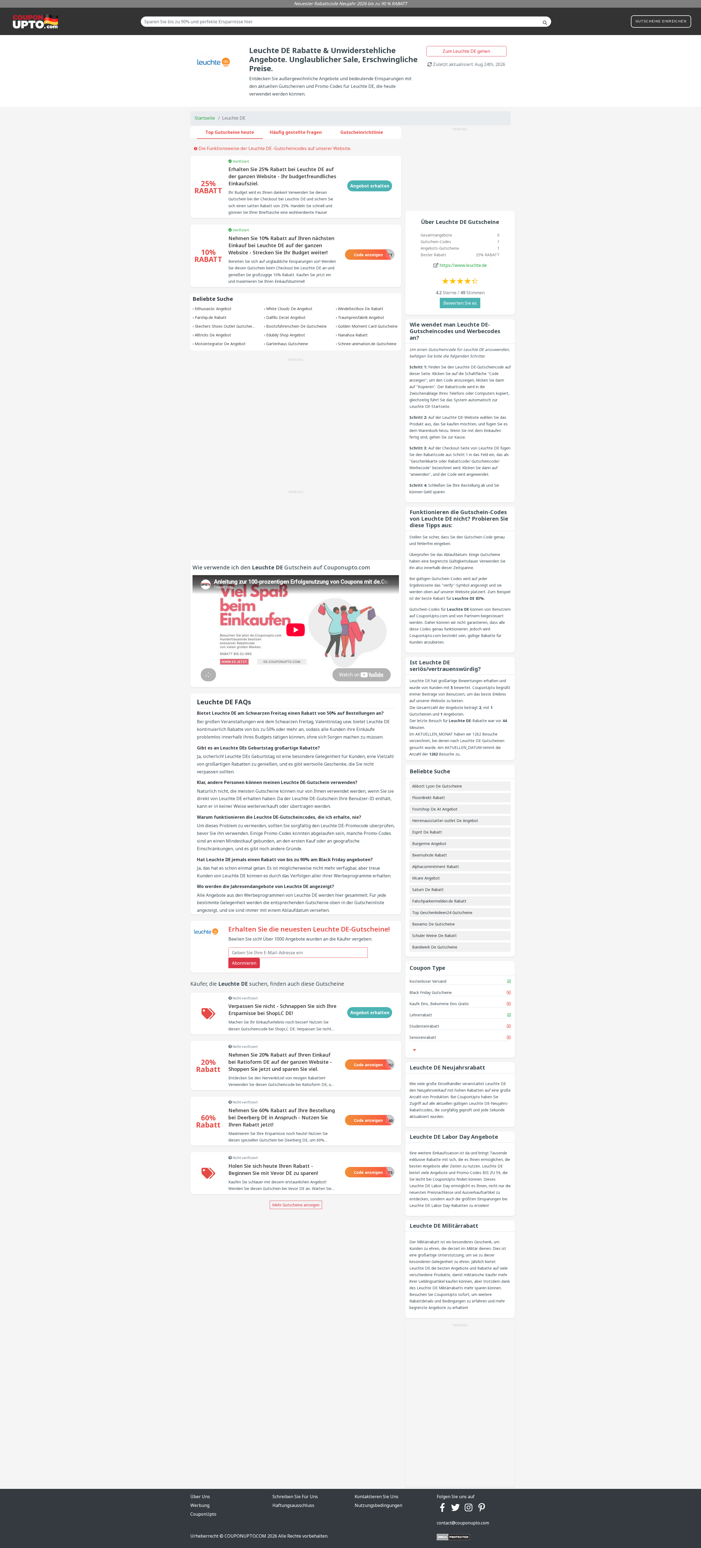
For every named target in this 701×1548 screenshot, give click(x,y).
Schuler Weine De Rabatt (434, 935)
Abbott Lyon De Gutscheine (437, 786)
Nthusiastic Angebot (213, 308)
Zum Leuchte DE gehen (466, 51)
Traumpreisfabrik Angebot (361, 317)
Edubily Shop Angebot (285, 335)
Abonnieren (244, 963)
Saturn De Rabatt (428, 889)
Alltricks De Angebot (213, 335)
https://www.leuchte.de (463, 265)
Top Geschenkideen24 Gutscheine (442, 912)
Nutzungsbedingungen (378, 1505)
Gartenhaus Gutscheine (287, 343)
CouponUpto (203, 1514)
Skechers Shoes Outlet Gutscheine (225, 326)
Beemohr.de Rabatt (429, 855)
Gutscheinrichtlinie (361, 132)
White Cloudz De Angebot (289, 308)
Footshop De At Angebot (435, 809)
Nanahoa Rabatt (353, 335)
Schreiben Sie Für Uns (295, 1497)
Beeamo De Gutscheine (433, 924)
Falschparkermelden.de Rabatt (439, 901)
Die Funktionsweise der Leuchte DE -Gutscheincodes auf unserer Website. (274, 148)
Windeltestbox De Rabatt (360, 308)
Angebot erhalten (369, 186)
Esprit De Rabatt (427, 832)
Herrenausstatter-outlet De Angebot (445, 820)
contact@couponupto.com (463, 1523)
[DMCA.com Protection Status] (453, 1536)
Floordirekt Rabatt (428, 797)
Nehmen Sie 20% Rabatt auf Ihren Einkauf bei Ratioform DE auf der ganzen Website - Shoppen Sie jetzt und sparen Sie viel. (280, 1061)
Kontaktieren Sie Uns (376, 1497)
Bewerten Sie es (460, 303)
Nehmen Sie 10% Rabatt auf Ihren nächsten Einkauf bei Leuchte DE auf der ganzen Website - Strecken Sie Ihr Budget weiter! (281, 245)
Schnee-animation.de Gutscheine (367, 343)
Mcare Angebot (426, 878)
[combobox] (346, 21)
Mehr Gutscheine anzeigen (296, 1204)
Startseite (205, 118)
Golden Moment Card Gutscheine (368, 326)
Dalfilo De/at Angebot (286, 317)
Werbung (199, 1505)
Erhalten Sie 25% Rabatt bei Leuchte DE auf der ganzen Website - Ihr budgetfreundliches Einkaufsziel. (282, 176)
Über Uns (200, 1497)
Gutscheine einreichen (661, 21)
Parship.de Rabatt (210, 317)
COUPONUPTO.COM (245, 1536)
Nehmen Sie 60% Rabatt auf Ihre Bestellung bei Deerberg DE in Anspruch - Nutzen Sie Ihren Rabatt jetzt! (281, 1117)
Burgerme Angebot (429, 843)
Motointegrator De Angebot (220, 343)
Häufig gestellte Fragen (296, 132)
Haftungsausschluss (293, 1505)
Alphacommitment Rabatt (435, 866)
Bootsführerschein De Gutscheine (296, 326)
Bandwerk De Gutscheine (434, 947)
